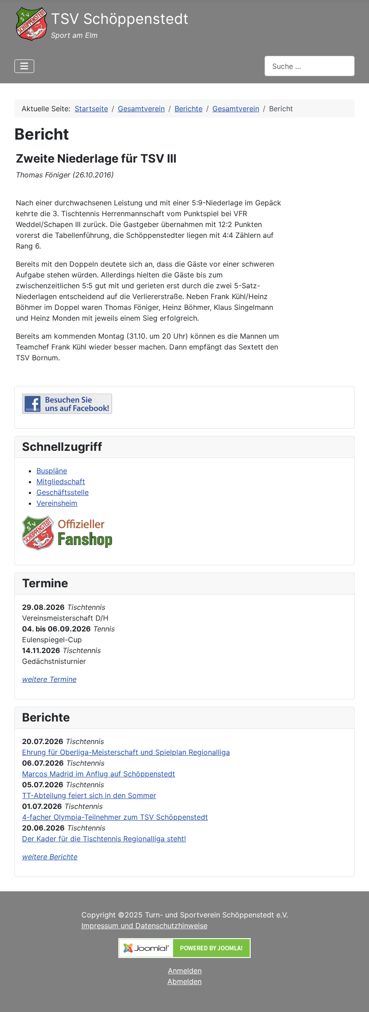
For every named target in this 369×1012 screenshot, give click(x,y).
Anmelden (185, 970)
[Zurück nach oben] (353, 995)
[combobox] (310, 66)
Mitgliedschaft (60, 481)
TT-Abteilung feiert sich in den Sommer (89, 795)
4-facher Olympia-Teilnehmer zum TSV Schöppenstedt (115, 816)
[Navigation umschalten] (24, 66)
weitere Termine (49, 679)
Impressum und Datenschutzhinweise (144, 925)
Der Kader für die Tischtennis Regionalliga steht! (104, 838)
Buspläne (51, 470)
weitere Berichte (49, 856)
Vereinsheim (56, 503)
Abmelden (184, 981)
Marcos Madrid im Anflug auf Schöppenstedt (98, 773)
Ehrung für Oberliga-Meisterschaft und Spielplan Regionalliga (126, 752)
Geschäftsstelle (62, 492)
